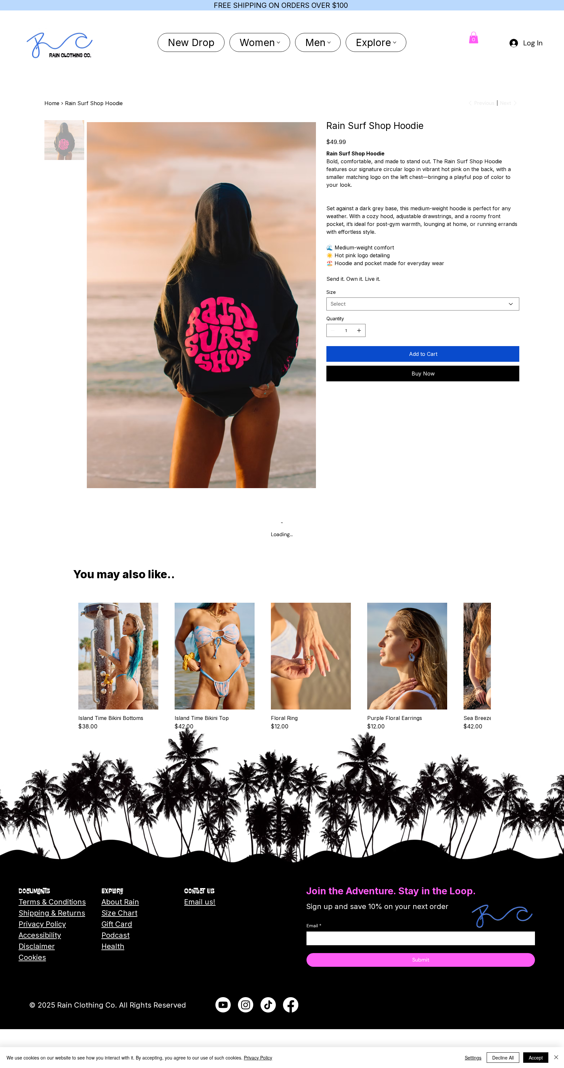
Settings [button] (473, 1057)
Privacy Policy (258, 1057)
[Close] (556, 1057)
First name (256, 526)
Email (251, 553)
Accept (536, 1057)
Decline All (503, 1057)
